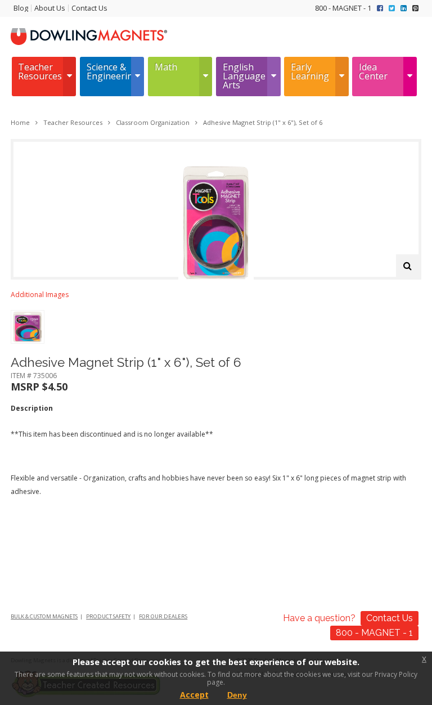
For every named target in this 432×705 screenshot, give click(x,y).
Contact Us (89, 8)
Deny (237, 694)
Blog (21, 8)
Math (166, 67)
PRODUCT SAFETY (108, 616)
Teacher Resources (40, 71)
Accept (194, 694)
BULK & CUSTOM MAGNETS (44, 616)
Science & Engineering (109, 71)
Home (20, 122)
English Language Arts (244, 76)
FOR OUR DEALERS (163, 616)
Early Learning (310, 71)
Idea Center (373, 71)
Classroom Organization (153, 122)
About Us (49, 8)
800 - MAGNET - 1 (343, 8)
